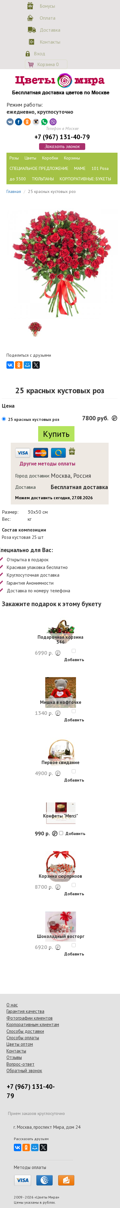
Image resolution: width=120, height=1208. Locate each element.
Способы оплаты (22, 1038)
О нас (12, 1005)
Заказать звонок (62, 146)
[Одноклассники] (18, 365)
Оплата (47, 18)
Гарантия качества (25, 1011)
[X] (36, 365)
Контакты (49, 42)
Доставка (49, 30)
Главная (13, 191)
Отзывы (14, 1057)
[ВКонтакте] (10, 365)
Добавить (74, 659)
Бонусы (47, 6)
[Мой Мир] (27, 365)
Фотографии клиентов (29, 1018)
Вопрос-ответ (20, 1064)
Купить (56, 433)
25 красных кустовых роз (33, 419)
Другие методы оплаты (47, 463)
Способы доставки (25, 1031)
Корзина (48, 64)
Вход (39, 53)
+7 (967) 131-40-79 (62, 137)
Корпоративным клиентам (32, 1024)
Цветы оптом (19, 1044)
